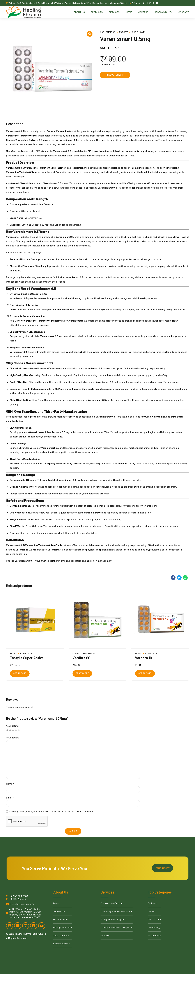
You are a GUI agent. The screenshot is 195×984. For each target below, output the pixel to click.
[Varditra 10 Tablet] (160, 620)
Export (123, 32)
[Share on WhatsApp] (185, 577)
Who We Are (59, 911)
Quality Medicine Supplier (112, 919)
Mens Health (26, 653)
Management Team (62, 927)
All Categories (154, 935)
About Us (79, 12)
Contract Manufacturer (112, 903)
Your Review (12, 737)
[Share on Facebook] (173, 577)
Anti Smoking (107, 32)
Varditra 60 (81, 658)
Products (97, 12)
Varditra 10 (143, 658)
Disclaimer (105, 935)
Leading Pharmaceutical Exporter (117, 927)
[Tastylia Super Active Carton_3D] (35, 620)
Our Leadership (60, 919)
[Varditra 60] (97, 620)
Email (10, 797)
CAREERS (143, 12)
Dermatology (154, 927)
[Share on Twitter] (179, 577)
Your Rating (12, 725)
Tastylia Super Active (27, 658)
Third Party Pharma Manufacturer (117, 911)
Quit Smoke (138, 32)
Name (10, 783)
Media (129, 12)
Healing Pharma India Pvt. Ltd (30, 933)
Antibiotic (152, 903)
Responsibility (163, 12)
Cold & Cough (154, 919)
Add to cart (19, 673)
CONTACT (183, 12)
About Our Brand (61, 935)
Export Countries (61, 943)
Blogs (56, 903)
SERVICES (114, 12)
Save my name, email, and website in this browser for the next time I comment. (52, 811)
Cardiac (151, 911)
